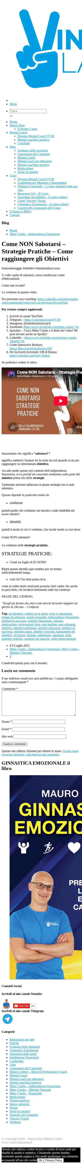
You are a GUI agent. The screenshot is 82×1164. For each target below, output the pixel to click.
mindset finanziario (40, 620)
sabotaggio (44, 635)
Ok (40, 1160)
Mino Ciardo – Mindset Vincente (30, 1089)
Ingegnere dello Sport (23, 1054)
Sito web (7, 736)
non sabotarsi (67, 624)
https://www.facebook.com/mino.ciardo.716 (51, 327)
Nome (7, 721)
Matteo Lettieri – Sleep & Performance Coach (38, 1071)
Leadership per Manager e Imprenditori (42, 182)
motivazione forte (29, 624)
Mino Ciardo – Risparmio (26, 1093)
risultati (31, 635)
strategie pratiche (12, 638)
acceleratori (16, 613)
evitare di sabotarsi (13, 617)
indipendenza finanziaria (63, 617)
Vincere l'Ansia (19, 1118)
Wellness (15, 1122)
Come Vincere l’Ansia (32, 200)
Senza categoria (19, 1104)
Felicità (14, 1043)
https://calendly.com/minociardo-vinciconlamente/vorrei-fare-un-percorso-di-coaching (40, 300)
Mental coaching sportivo (33, 139)
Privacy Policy (53, 1160)
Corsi (13, 175)
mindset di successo (14, 620)
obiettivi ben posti (49, 628)
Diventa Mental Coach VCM (36, 136)
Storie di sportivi (28, 172)
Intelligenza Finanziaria (24, 1057)
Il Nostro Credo (27, 129)
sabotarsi (58, 635)
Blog (13, 147)
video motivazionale (63, 638)
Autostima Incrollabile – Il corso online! (42, 197)
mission (58, 620)
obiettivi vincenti (43, 631)
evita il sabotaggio (60, 613)
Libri (13, 1064)
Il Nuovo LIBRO (20, 211)
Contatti (15, 215)
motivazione (9, 624)
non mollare (49, 624)
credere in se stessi (36, 613)
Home (13, 121)
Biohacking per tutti (22, 1039)
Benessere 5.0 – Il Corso (33, 193)
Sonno (14, 1107)
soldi (68, 635)
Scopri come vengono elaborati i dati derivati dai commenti (40, 752)
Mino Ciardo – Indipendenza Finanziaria (35, 1086)
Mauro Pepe (17, 125)
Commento (10, 688)
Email (6, 729)
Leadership (16, 1061)
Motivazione (25, 168)
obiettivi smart (23, 631)
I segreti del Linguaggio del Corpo (39, 208)
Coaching (24, 143)
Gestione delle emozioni (33, 150)
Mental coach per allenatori (35, 161)
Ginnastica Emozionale (24, 1050)
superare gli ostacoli (36, 638)
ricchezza (19, 635)
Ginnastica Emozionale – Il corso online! (43, 204)
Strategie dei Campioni (24, 1115)
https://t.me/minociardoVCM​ (42, 319)
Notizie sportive (19, 1100)
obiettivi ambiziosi (24, 628)
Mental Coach (18, 132)
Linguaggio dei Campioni (34, 154)
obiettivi (7, 628)
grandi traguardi (36, 617)
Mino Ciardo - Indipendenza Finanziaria (35, 234)
